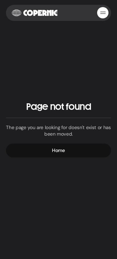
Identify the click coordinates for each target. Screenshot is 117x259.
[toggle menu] (102, 12)
